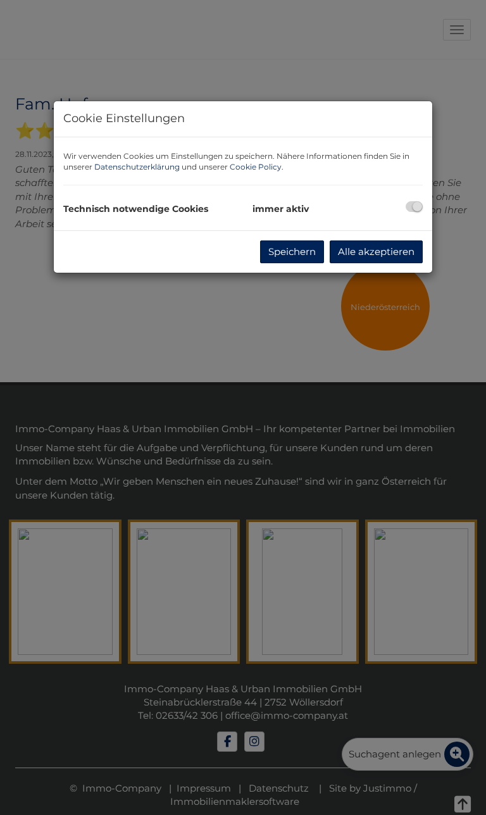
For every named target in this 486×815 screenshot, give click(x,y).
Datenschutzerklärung (137, 166)
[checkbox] (414, 206)
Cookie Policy (256, 166)
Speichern (292, 252)
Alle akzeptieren (376, 252)
